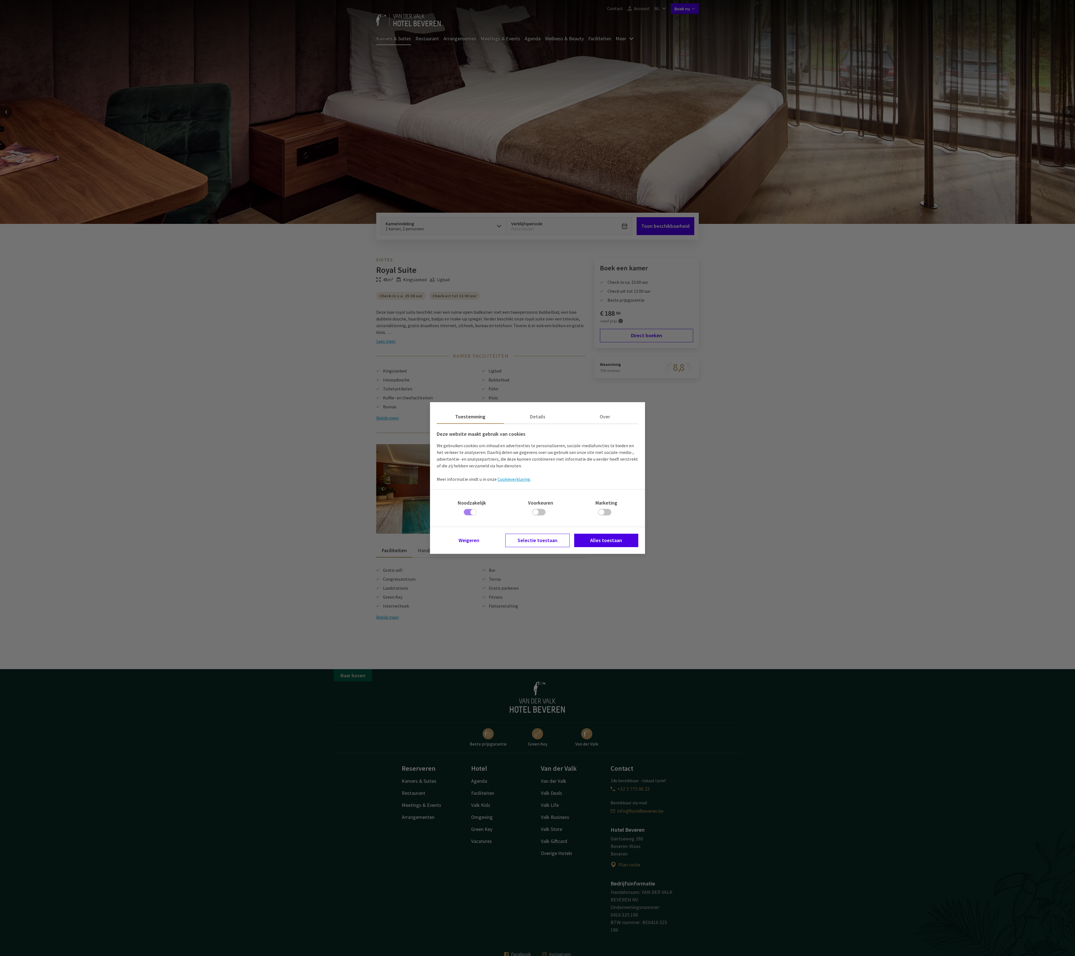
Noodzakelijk (472, 503)
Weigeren (469, 540)
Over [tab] (605, 416)
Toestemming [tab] (470, 416)
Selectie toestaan (537, 540)
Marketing (606, 503)
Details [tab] (537, 416)
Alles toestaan (606, 540)
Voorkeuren (540, 503)
